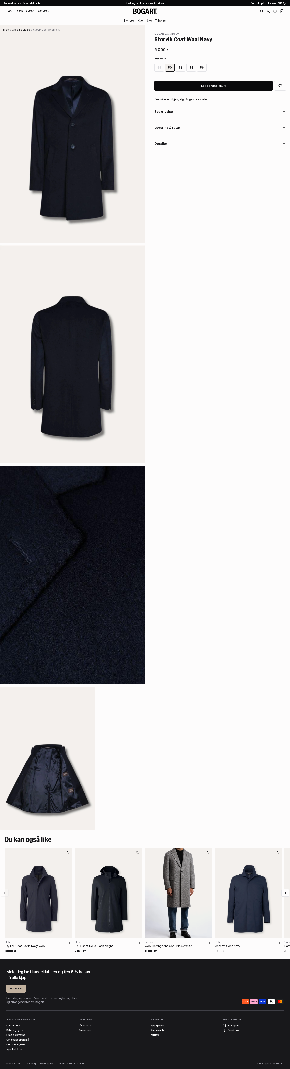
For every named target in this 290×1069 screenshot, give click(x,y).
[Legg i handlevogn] (69, 943)
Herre (20, 11)
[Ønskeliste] (275, 11)
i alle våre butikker (145, 3)
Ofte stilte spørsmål (17, 1039)
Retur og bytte (14, 1030)
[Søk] (262, 11)
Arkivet (31, 11)
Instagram (233, 1025)
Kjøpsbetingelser (15, 1044)
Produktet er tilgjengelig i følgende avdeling (181, 99)
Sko (149, 20)
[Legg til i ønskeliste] (280, 86)
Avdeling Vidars (21, 29)
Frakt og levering (15, 1034)
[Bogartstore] (145, 11)
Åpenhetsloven (14, 1049)
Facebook (233, 1030)
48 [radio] (159, 67)
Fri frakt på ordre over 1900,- (268, 3)
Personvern (85, 1030)
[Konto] (268, 11)
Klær (141, 20)
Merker (43, 11)
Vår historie (85, 1025)
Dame (10, 11)
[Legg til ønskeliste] (67, 852)
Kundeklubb (157, 1030)
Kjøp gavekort (159, 1025)
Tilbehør (160, 20)
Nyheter (129, 20)
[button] (282, 11)
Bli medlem (16, 988)
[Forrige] (5, 893)
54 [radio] (191, 67)
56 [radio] (202, 67)
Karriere (155, 1034)
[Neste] (285, 893)
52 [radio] (180, 67)
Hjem (6, 29)
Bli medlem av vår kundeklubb (22, 3)
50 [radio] (170, 67)
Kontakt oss (13, 1025)
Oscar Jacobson (167, 33)
